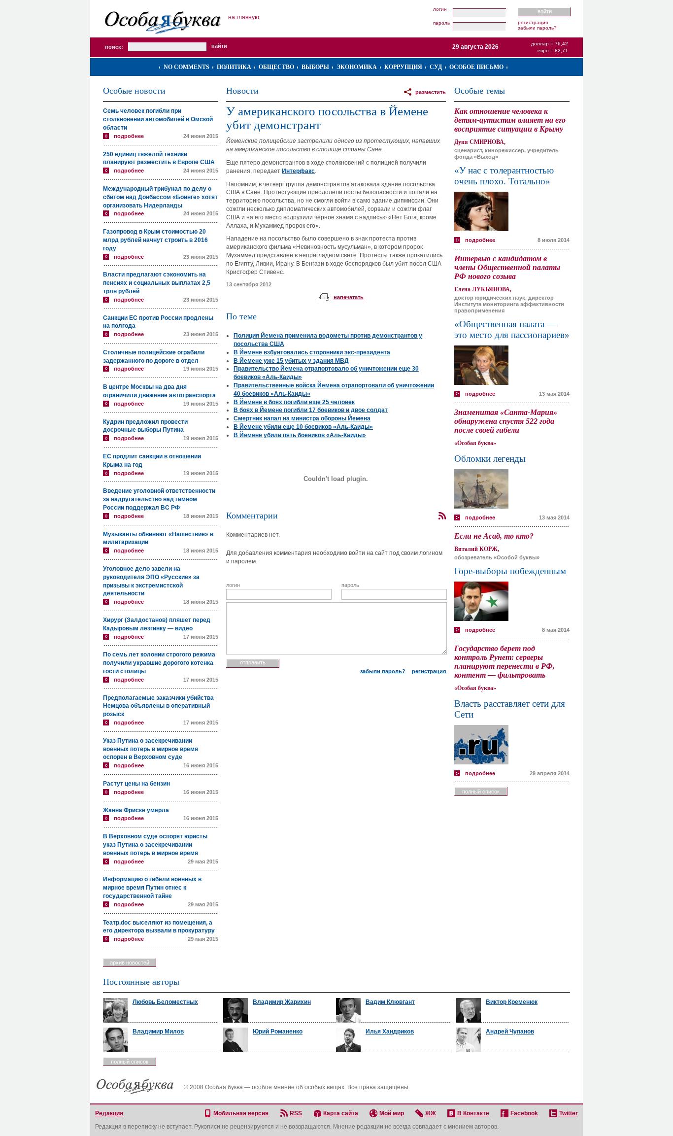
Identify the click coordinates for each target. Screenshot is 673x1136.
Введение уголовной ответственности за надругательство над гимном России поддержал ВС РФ (159, 499)
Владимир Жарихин (282, 1001)
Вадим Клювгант (390, 1001)
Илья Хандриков (390, 1031)
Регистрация (533, 22)
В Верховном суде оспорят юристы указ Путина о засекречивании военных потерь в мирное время (155, 845)
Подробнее (129, 136)
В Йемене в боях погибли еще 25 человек (294, 402)
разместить (430, 92)
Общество (276, 67)
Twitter (568, 1113)
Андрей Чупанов (510, 1031)
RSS (296, 1113)
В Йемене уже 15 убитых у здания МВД (291, 360)
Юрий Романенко (278, 1031)
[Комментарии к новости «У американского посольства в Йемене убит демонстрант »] (442, 516)
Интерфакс (298, 171)
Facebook (524, 1113)
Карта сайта (340, 1113)
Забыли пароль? (537, 28)
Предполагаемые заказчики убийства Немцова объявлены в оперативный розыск (158, 706)
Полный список (481, 791)
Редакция (109, 1113)
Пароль (441, 23)
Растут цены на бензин (136, 783)
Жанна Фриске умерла (136, 810)
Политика (234, 67)
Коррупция (403, 67)
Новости (242, 91)
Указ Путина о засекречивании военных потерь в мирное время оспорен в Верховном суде (150, 749)
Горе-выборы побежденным (510, 571)
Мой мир (391, 1113)
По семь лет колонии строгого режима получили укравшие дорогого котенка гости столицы (159, 663)
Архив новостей (129, 962)
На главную (243, 17)
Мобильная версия (241, 1113)
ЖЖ (430, 1113)
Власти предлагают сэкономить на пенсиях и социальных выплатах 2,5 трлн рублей (156, 283)
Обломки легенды (490, 458)
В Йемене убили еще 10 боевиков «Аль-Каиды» (303, 426)
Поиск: (114, 47)
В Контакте (473, 1113)
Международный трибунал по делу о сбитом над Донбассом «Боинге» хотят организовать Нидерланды (160, 197)
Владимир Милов (158, 1031)
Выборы (315, 67)
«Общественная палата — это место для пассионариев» (512, 329)
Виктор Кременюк (512, 1001)
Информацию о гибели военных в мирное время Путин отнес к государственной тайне (152, 887)
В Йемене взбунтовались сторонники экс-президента (312, 352)
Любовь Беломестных (165, 1001)
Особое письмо (476, 67)
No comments (186, 67)
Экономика (356, 67)
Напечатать (349, 297)
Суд (436, 67)
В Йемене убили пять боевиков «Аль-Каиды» (300, 435)
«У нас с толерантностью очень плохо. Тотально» (504, 175)
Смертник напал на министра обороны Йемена (302, 418)
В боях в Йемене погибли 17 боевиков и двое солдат (311, 410)
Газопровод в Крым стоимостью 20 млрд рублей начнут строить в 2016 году (155, 240)
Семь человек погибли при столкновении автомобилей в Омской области (158, 119)
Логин (440, 9)
